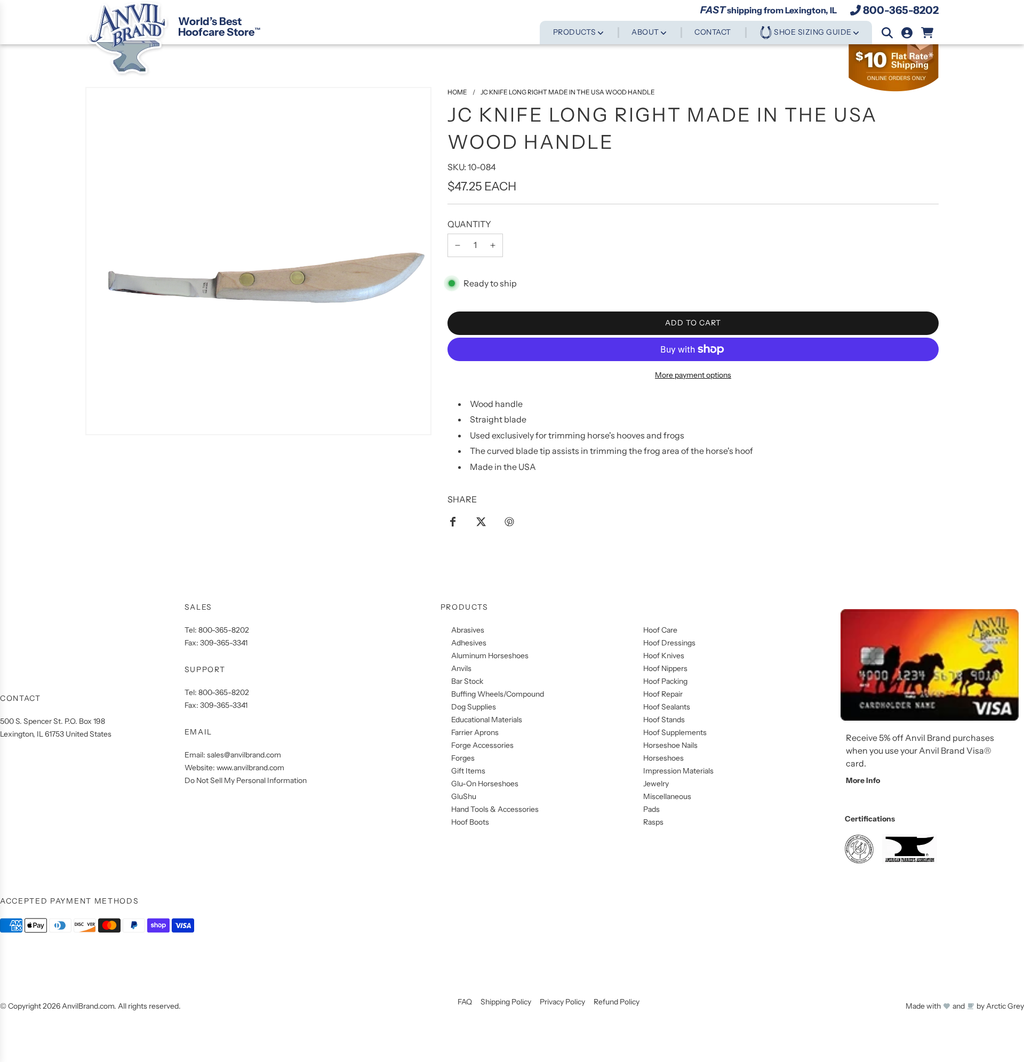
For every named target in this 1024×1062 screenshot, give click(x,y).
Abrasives (467, 630)
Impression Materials (678, 771)
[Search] (887, 33)
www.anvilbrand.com (250, 767)
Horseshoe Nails (670, 745)
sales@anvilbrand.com (244, 755)
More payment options (693, 375)
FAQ (465, 1002)
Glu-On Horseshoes (484, 783)
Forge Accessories (482, 745)
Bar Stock (467, 681)
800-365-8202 (901, 10)
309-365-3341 (223, 643)
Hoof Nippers (665, 668)
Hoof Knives (663, 655)
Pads (651, 809)
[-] (457, 245)
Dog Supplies (473, 707)
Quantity (469, 224)
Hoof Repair (663, 694)
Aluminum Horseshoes (490, 655)
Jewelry (656, 783)
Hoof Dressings (669, 643)
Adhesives (468, 643)
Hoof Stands (664, 719)
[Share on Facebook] (452, 521)
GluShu (463, 796)
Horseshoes (663, 758)
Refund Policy (616, 1002)
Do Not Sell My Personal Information (246, 780)
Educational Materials (486, 719)
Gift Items (468, 771)
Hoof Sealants (666, 707)
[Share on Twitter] (481, 521)
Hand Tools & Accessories (495, 809)
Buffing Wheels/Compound (497, 694)
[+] (492, 245)
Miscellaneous (667, 796)
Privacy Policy (562, 1002)
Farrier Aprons (475, 732)
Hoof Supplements (675, 732)
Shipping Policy (506, 1002)
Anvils (461, 668)
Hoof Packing (665, 681)
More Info (863, 780)
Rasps (653, 822)
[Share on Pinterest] (509, 521)
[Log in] (907, 33)
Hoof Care (660, 630)
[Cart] (928, 32)
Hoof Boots (470, 822)
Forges (463, 758)
